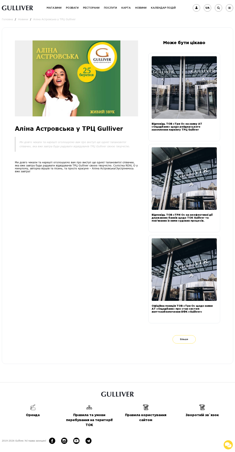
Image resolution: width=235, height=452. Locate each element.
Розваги (72, 8)
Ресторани (91, 8)
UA (207, 8)
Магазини (54, 8)
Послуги (110, 8)
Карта (126, 8)
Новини (141, 8)
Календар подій (163, 8)
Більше (184, 339)
